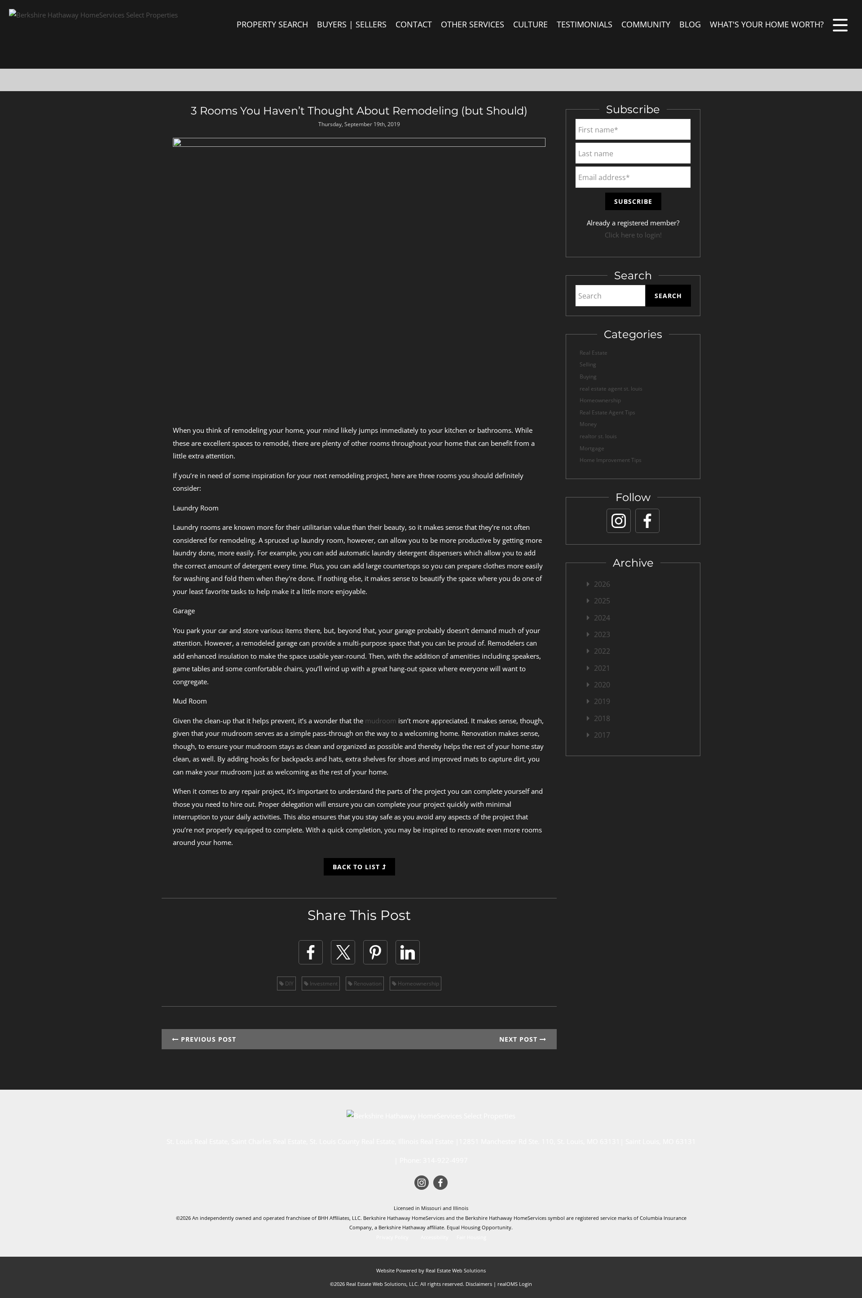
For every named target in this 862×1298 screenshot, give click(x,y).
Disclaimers (479, 1283)
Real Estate (593, 352)
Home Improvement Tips (611, 460)
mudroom (380, 720)
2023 (602, 634)
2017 (602, 735)
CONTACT (414, 24)
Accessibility (435, 1237)
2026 (602, 584)
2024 (602, 618)
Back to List (357, 866)
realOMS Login (514, 1283)
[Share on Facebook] (311, 952)
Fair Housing (471, 1237)
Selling (588, 364)
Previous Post (207, 1039)
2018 (602, 718)
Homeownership (417, 983)
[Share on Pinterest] (375, 952)
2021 (602, 668)
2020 (602, 685)
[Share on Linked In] (408, 952)
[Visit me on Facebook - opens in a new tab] (647, 521)
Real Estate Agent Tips (607, 412)
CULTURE (530, 24)
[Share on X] (343, 952)
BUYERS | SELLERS (352, 24)
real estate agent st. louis (611, 388)
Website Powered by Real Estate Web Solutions (431, 1270)
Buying (588, 376)
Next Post (519, 1039)
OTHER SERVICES (472, 24)
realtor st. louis (598, 436)
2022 (602, 651)
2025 (602, 601)
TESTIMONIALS (584, 24)
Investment (323, 983)
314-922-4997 (445, 1160)
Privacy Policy (392, 1237)
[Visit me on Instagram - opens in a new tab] (619, 521)
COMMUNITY (645, 24)
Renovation (367, 983)
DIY (289, 983)
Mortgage (592, 448)
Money (588, 424)
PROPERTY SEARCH (272, 24)
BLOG (690, 24)
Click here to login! (633, 234)
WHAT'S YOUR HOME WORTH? (767, 24)
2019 (602, 701)
